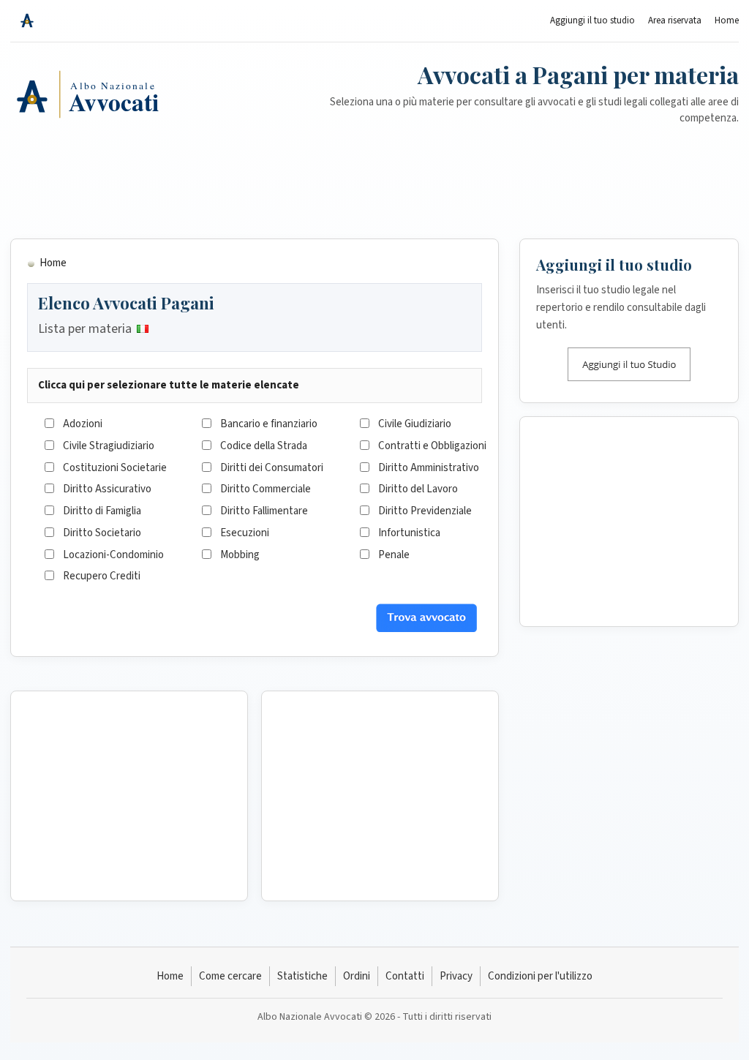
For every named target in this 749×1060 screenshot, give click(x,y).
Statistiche (302, 976)
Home (727, 20)
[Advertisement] (374, 191)
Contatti (404, 976)
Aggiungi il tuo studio (592, 20)
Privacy (456, 976)
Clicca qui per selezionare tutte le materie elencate (168, 385)
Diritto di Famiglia (102, 511)
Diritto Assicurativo (107, 489)
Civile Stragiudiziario (108, 446)
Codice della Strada (263, 446)
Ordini (356, 976)
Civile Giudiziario (414, 424)
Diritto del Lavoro (418, 489)
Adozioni (82, 424)
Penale (394, 555)
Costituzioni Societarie (115, 468)
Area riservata (674, 20)
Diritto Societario (102, 533)
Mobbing (240, 555)
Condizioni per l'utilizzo (540, 976)
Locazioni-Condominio (113, 555)
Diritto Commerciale (265, 489)
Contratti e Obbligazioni (432, 446)
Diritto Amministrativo (428, 468)
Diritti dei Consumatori (271, 468)
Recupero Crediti (101, 576)
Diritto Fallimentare (264, 511)
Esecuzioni (244, 533)
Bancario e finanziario (268, 424)
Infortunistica (409, 533)
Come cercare (230, 976)
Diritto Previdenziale (425, 511)
